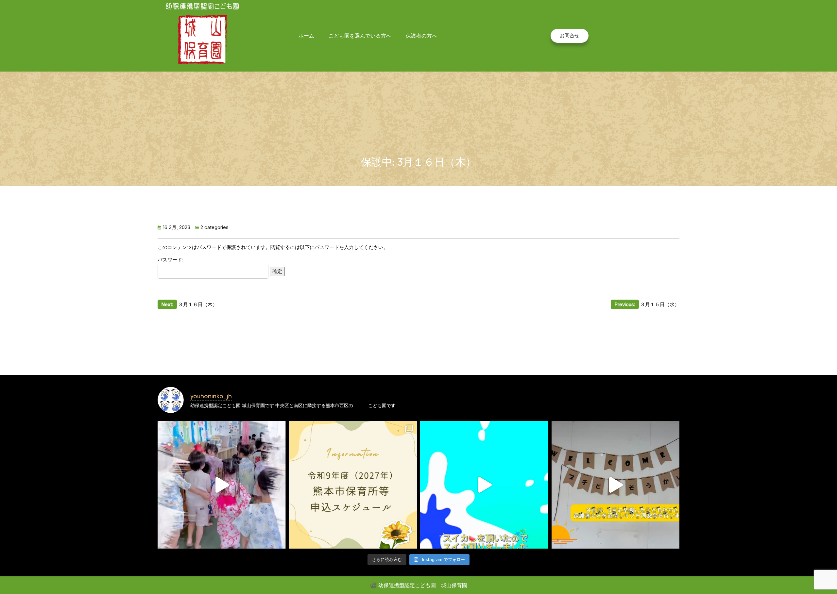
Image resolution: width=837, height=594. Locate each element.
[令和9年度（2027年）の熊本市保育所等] (353, 485)
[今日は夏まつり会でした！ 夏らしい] (222, 485)
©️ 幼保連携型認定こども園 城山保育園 (418, 585)
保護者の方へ (421, 35)
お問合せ (569, 35)
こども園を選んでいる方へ (360, 35)
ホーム (306, 35)
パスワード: (170, 259)
